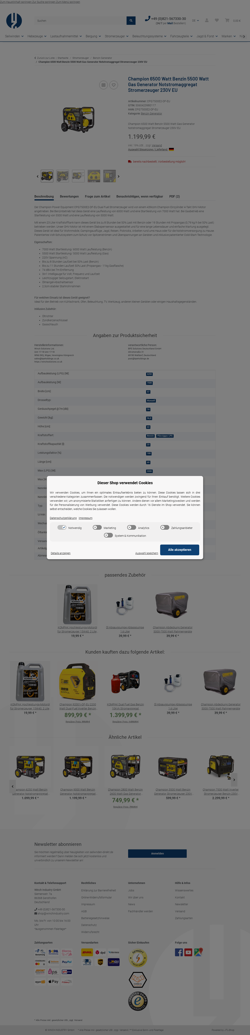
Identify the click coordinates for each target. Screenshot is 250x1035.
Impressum (85, 518)
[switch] (61, 527)
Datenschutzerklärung (63, 518)
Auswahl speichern (146, 553)
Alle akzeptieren (179, 550)
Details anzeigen (61, 553)
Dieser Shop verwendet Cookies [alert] (125, 482)
